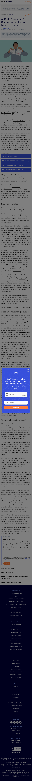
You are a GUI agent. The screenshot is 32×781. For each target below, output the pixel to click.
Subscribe (16, 407)
